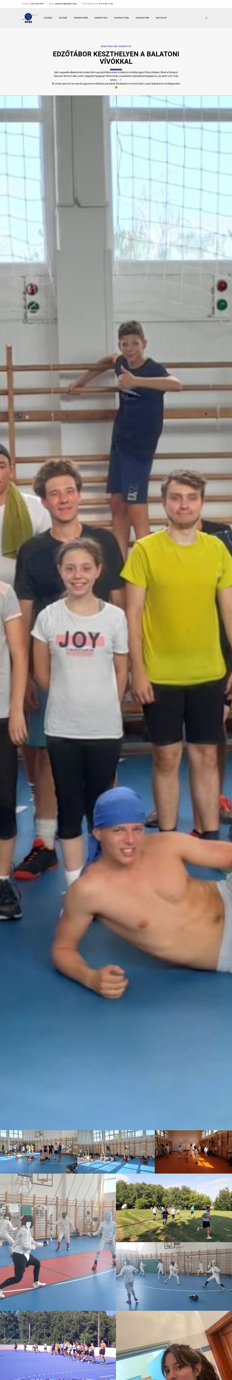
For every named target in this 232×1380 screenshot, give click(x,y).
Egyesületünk (121, 18)
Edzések (48, 18)
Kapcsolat (161, 18)
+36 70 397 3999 (37, 4)
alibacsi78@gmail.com (65, 4)
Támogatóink (142, 18)
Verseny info (101, 18)
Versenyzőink (81, 18)
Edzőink (63, 18)
